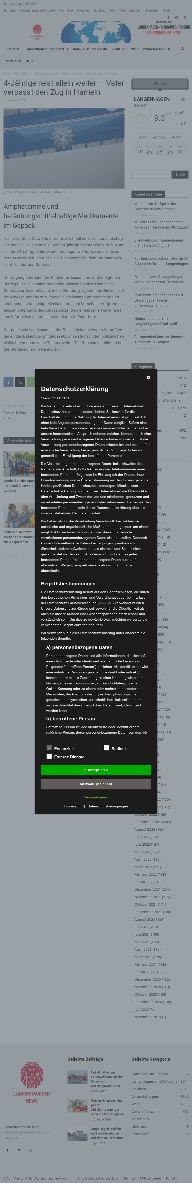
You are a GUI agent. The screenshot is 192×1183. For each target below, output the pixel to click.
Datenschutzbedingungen (108, 806)
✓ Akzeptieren (96, 770)
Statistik (119, 749)
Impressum (73, 806)
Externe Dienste (69, 757)
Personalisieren (96, 797)
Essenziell (64, 749)
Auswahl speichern (96, 784)
